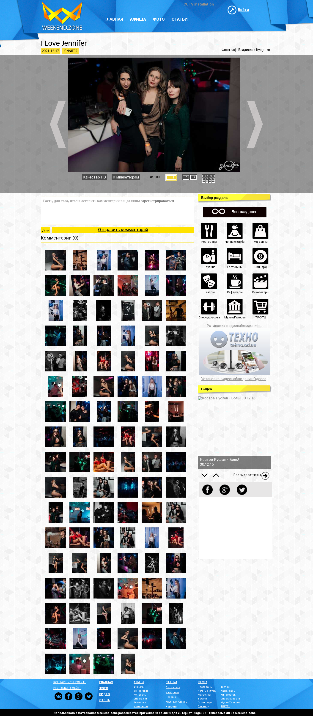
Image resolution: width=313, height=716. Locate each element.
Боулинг (203, 698)
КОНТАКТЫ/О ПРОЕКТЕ (69, 682)
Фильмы (139, 686)
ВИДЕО (104, 694)
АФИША (139, 682)
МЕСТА (202, 682)
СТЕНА (104, 700)
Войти (243, 10)
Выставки (140, 702)
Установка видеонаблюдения (232, 325)
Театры (225, 686)
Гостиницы (205, 702)
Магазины (204, 694)
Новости (171, 706)
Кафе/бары (228, 690)
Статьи (180, 19)
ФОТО (103, 688)
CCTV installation (199, 4)
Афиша (138, 19)
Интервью (172, 692)
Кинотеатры (228, 694)
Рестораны (205, 686)
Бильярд (203, 706)
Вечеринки (141, 690)
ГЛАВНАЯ (106, 682)
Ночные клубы (207, 690)
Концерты (140, 694)
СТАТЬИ (171, 682)
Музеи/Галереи (230, 702)
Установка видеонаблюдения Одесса (233, 379)
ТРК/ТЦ (226, 706)
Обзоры (171, 697)
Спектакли (140, 698)
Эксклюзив (173, 687)
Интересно (141, 706)
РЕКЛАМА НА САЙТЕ (67, 688)
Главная (113, 19)
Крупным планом (176, 701)
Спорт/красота (230, 698)
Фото (159, 19)
